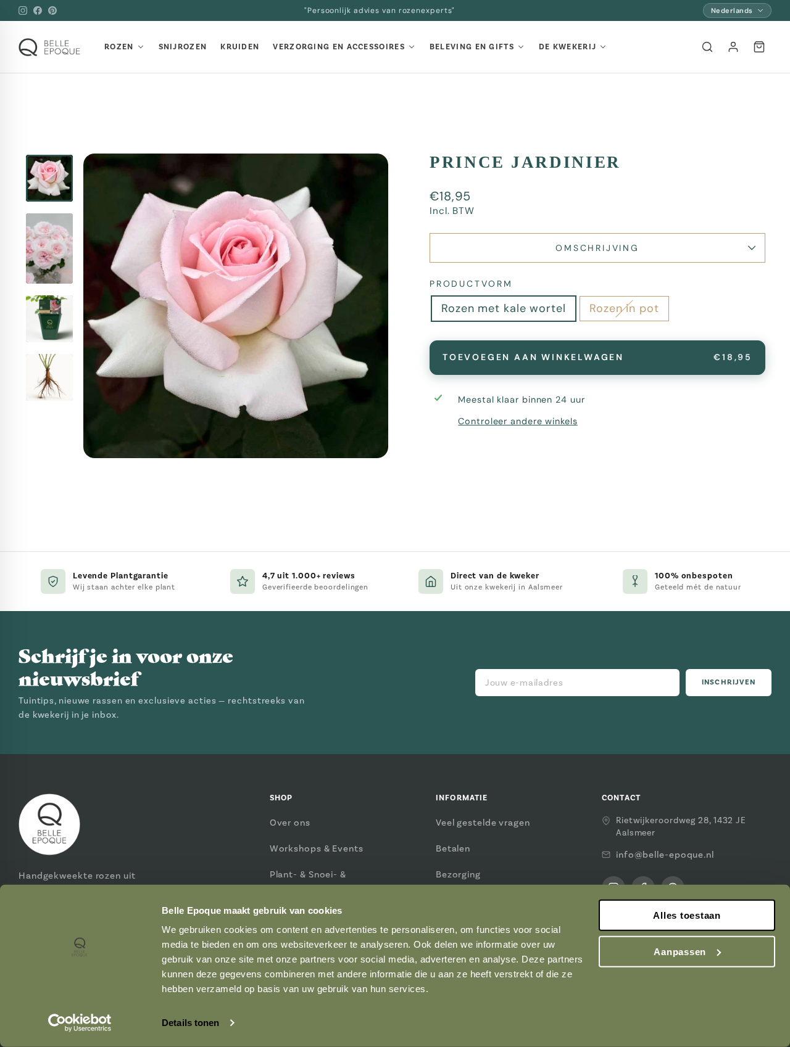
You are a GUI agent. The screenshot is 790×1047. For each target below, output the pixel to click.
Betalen (453, 848)
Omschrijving (597, 247)
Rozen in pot (624, 308)
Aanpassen (680, 951)
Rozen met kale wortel (503, 308)
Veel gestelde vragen (483, 822)
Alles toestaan (687, 915)
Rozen (119, 47)
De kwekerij (567, 47)
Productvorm (471, 283)
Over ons (290, 822)
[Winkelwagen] (759, 47)
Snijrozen (183, 47)
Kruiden (239, 47)
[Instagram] (23, 10)
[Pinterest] (52, 10)
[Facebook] (37, 10)
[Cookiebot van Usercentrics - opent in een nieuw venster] (80, 1023)
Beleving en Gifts (472, 47)
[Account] (733, 47)
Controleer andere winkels (518, 421)
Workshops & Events (317, 848)
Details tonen (190, 1022)
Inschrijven (728, 682)
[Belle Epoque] (49, 47)
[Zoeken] (707, 47)
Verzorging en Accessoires (339, 47)
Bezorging (458, 874)
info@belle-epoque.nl (665, 854)
